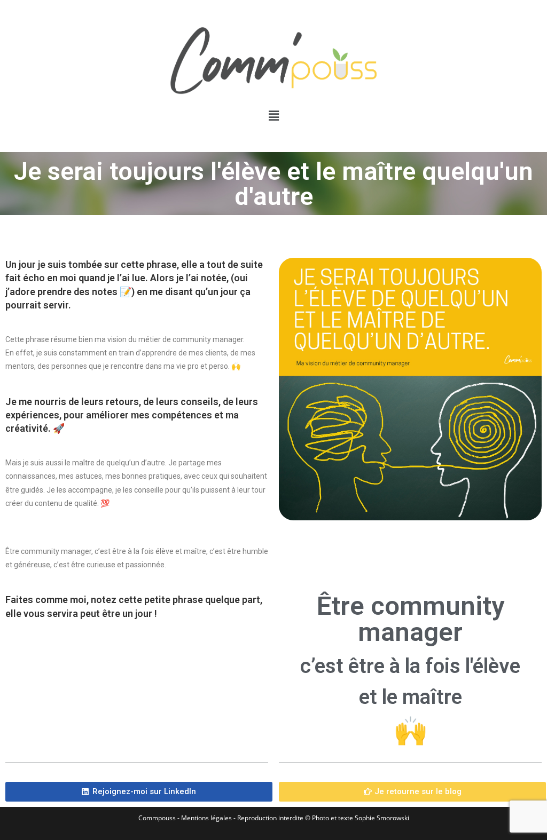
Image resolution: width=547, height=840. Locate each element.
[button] (273, 115)
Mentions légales (206, 817)
